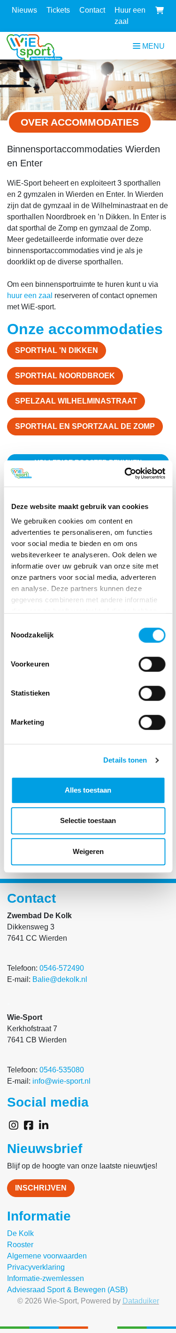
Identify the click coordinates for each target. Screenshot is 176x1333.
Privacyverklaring (36, 1267)
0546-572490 (61, 968)
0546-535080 (61, 1070)
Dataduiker (140, 1301)
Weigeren (88, 851)
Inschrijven (41, 1188)
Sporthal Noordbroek (65, 376)
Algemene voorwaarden (47, 1256)
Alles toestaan (88, 790)
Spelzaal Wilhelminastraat (76, 401)
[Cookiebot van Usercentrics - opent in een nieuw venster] (125, 473)
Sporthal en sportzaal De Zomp (85, 426)
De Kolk (20, 1233)
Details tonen (125, 760)
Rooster (20, 1245)
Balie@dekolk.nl (59, 979)
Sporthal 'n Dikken (56, 350)
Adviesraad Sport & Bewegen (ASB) (67, 1290)
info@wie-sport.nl (61, 1081)
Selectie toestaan (88, 820)
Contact (92, 10)
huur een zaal (30, 296)
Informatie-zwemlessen (45, 1278)
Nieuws (24, 10)
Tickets (58, 10)
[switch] (151, 664)
